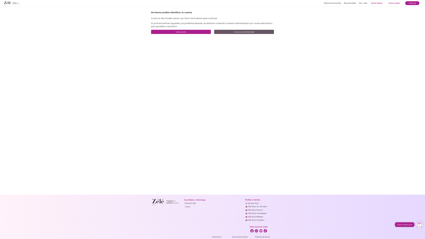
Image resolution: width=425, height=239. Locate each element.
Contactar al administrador (244, 32)
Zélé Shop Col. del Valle (257, 207)
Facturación (216, 237)
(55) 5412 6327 (253, 203)
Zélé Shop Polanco (255, 210)
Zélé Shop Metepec (255, 217)
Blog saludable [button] (350, 3)
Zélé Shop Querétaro (255, 220)
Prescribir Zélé (190, 203)
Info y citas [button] (363, 3)
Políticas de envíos (262, 237)
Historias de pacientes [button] (332, 3)
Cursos (187, 207)
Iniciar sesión (181, 32)
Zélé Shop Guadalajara (256, 213)
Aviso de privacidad (239, 237)
